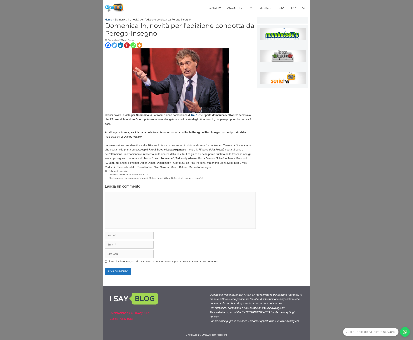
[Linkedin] (120, 45)
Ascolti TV (234, 8)
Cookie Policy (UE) (121, 318)
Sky (282, 8)
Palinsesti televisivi (118, 171)
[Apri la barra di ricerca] (303, 8)
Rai (251, 8)
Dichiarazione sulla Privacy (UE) (129, 313)
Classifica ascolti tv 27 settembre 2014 (128, 174)
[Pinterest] (127, 45)
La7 (293, 8)
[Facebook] (108, 45)
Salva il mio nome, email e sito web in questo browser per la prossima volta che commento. (163, 261)
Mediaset (266, 8)
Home (108, 19)
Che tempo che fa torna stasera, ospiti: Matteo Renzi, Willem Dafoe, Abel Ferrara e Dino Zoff (156, 178)
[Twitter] (114, 45)
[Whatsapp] (133, 45)
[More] (139, 45)
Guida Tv (215, 8)
